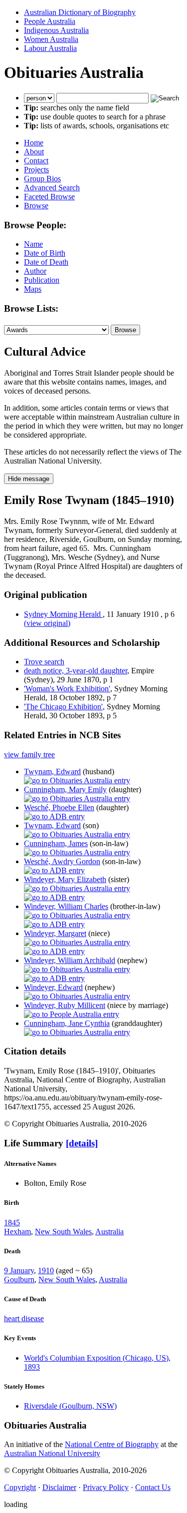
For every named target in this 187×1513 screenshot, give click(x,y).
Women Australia (51, 39)
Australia (109, 1231)
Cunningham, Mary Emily (65, 789)
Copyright (20, 1487)
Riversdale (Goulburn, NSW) (70, 1406)
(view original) (47, 623)
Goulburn (19, 1279)
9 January (19, 1270)
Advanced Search (52, 187)
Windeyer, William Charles (66, 906)
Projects (36, 169)
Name (33, 244)
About (34, 151)
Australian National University (52, 1453)
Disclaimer (59, 1487)
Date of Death (46, 262)
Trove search (44, 661)
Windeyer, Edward (53, 987)
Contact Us (153, 1487)
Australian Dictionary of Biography (80, 12)
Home (33, 142)
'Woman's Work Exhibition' (67, 688)
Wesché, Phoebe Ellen (59, 807)
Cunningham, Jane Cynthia (67, 1023)
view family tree (29, 754)
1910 (46, 1270)
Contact (36, 160)
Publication (41, 280)
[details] (82, 1143)
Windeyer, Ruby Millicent (64, 1005)
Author (35, 271)
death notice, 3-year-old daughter (75, 670)
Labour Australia (50, 48)
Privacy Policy (106, 1487)
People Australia (49, 21)
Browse (36, 205)
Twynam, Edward (52, 771)
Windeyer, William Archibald (69, 960)
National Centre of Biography (112, 1444)
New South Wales (63, 1231)
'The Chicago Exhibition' (63, 706)
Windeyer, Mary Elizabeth (65, 879)
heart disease (24, 1318)
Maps (32, 289)
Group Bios (42, 178)
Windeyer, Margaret (55, 933)
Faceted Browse (49, 196)
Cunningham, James (56, 843)
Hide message (28, 479)
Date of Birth (44, 253)
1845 (12, 1222)
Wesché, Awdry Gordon (62, 861)
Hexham (17, 1231)
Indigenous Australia (56, 30)
